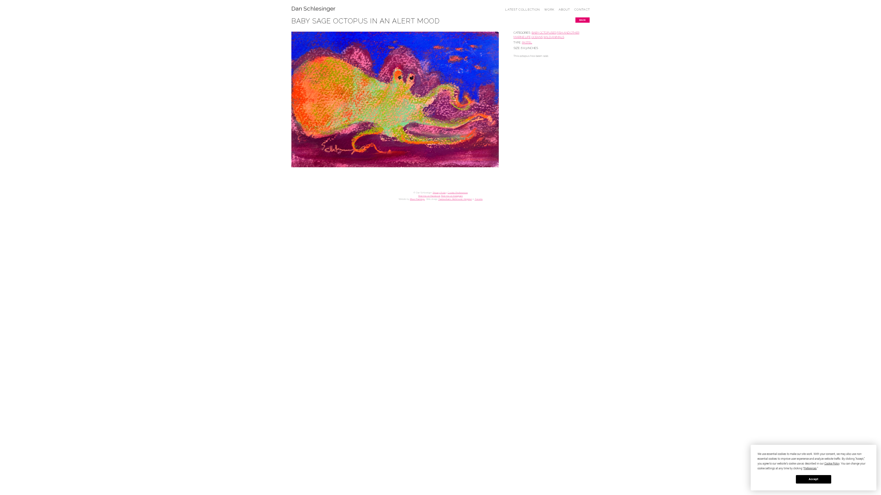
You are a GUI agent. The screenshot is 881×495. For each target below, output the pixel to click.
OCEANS (537, 37)
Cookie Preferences (458, 192)
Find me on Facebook (429, 196)
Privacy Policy (439, 192)
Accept (813, 479)
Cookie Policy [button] (831, 463)
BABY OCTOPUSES (544, 32)
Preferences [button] (810, 468)
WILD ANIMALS (553, 37)
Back (582, 20)
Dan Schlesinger (313, 8)
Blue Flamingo (417, 199)
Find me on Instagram (452, 196)
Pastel (527, 42)
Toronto (479, 199)
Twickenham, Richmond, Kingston (455, 199)
